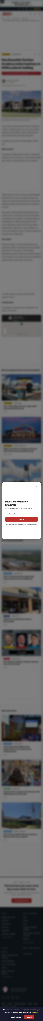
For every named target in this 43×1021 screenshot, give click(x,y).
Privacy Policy (33, 524)
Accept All (29, 1017)
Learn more (35, 1012)
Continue (21, 519)
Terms (26, 524)
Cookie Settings (16, 1017)
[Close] (36, 486)
